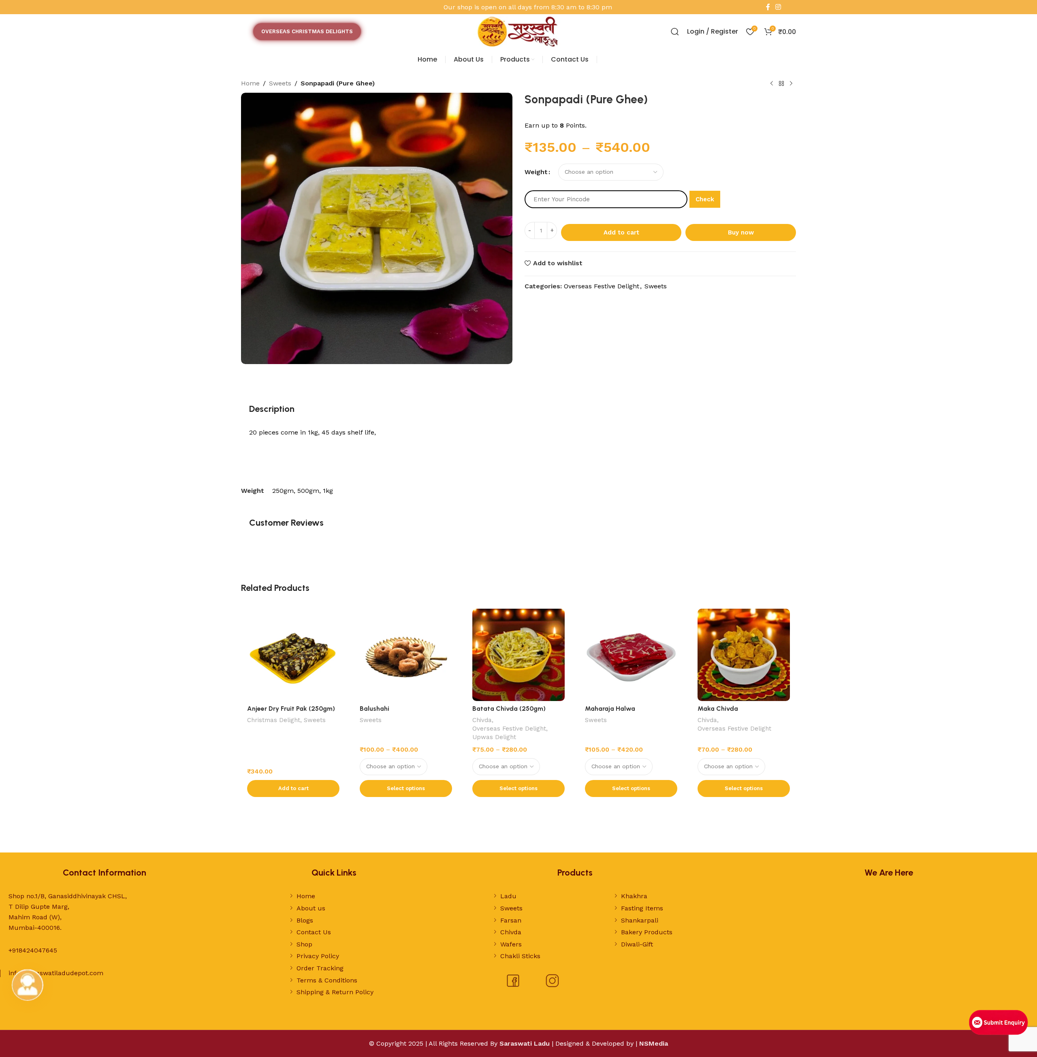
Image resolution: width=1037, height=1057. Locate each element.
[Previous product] (772, 84)
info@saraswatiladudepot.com (56, 973)
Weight (536, 172)
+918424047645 (33, 950)
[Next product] (791, 84)
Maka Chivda (718, 708)
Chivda (482, 720)
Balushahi (374, 708)
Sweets (280, 83)
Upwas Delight (494, 737)
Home (250, 83)
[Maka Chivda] (744, 655)
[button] (293, 788)
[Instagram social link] (778, 7)
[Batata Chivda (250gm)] (518, 655)
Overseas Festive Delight (601, 286)
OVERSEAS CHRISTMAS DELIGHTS (307, 31)
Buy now (741, 232)
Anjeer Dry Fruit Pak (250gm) (291, 708)
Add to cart (621, 232)
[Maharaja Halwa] (631, 655)
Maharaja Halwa (610, 708)
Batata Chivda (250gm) (509, 708)
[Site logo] (518, 31)
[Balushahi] (406, 655)
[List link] (369, 896)
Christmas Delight (273, 720)
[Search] (675, 31)
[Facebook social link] (767, 7)
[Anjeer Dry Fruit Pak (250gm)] (293, 655)
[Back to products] (781, 84)
